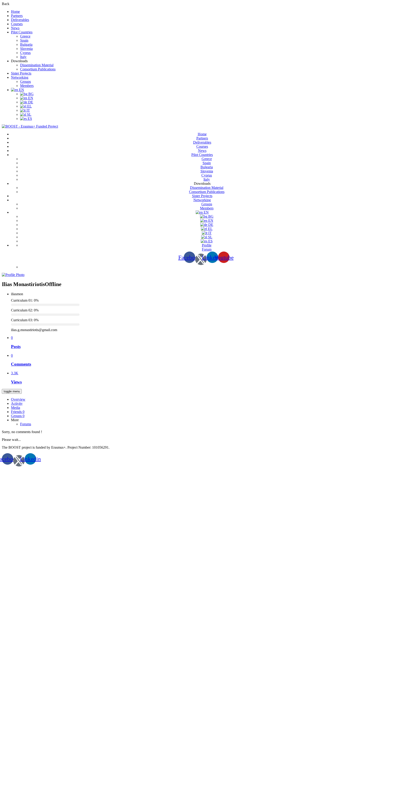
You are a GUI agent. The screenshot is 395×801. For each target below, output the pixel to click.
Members (27, 86)
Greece (25, 36)
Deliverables (20, 20)
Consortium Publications (38, 69)
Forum (206, 249)
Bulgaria (26, 44)
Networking (19, 77)
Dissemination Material (36, 65)
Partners (17, 16)
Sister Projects (21, 73)
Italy (23, 57)
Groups (25, 81)
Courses (17, 24)
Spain (24, 40)
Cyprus (25, 53)
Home (15, 11)
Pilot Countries (21, 32)
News (15, 28)
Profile (206, 245)
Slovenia (26, 49)
